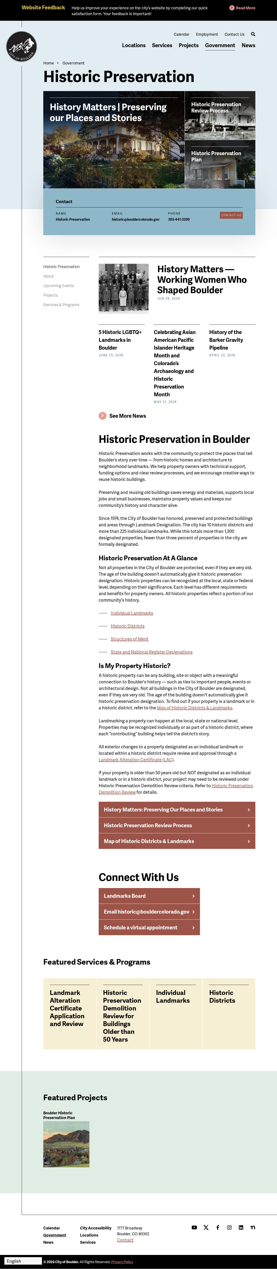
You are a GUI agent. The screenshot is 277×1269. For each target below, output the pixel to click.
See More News (128, 415)
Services (162, 45)
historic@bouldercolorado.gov (135, 219)
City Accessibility (95, 1227)
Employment (207, 34)
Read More (245, 7)
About (48, 276)
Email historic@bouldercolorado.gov (146, 911)
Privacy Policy (122, 1261)
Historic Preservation (61, 266)
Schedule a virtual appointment (140, 927)
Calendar (182, 34)
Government (220, 45)
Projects (189, 45)
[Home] (21, 46)
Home (48, 63)
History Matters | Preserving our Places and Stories (108, 111)
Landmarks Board (125, 895)
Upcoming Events (58, 285)
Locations (134, 45)
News (248, 45)
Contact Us (235, 34)
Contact (125, 1240)
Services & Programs (61, 304)
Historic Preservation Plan (216, 156)
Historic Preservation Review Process (216, 107)
